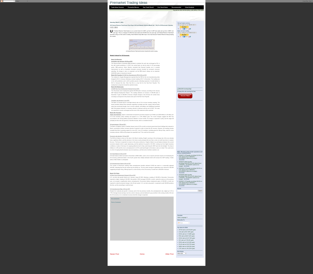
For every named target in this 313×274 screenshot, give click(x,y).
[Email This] (111, 27)
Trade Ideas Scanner (117, 7)
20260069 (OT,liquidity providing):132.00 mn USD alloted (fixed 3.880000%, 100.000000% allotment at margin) (190, 170)
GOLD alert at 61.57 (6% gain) (187, 238)
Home (142, 254)
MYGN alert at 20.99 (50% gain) (187, 229)
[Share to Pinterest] (117, 27)
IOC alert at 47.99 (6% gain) (186, 240)
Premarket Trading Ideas (128, 2)
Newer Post (114, 254)
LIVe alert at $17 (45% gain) (186, 232)
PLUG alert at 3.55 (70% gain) (187, 244)
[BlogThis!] (112, 27)
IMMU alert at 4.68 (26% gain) (187, 246)
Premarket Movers (133, 7)
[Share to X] (114, 27)
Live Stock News (162, 7)
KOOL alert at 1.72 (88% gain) (187, 234)
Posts (181, 223)
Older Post (169, 254)
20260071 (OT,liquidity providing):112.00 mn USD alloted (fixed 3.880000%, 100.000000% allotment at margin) (190, 157)
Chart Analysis (189, 7)
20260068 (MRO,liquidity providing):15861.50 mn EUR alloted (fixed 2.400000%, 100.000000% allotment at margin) (190, 177)
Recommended (176, 7)
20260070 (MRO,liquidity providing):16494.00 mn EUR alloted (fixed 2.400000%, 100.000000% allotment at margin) (190, 164)
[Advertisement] (139, 15)
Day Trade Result (148, 7)
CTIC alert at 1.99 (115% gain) (187, 248)
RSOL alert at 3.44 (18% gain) (187, 242)
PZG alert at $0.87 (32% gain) (187, 236)
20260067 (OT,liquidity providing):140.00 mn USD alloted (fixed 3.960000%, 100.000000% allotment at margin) (190, 183)
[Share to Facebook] (115, 27)
